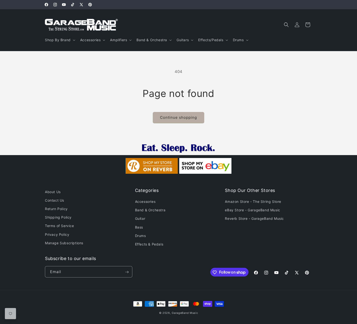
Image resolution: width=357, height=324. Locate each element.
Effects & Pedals (149, 244)
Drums (140, 236)
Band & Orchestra (150, 210)
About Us (53, 192)
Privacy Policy (57, 234)
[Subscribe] (126, 272)
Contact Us (54, 200)
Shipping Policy (58, 217)
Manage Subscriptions (64, 243)
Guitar (140, 218)
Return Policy (56, 209)
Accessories (145, 201)
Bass (139, 227)
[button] (59, 40)
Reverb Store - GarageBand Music (254, 218)
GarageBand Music (185, 313)
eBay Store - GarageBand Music (252, 210)
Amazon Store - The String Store (253, 201)
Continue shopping (178, 117)
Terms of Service (59, 226)
